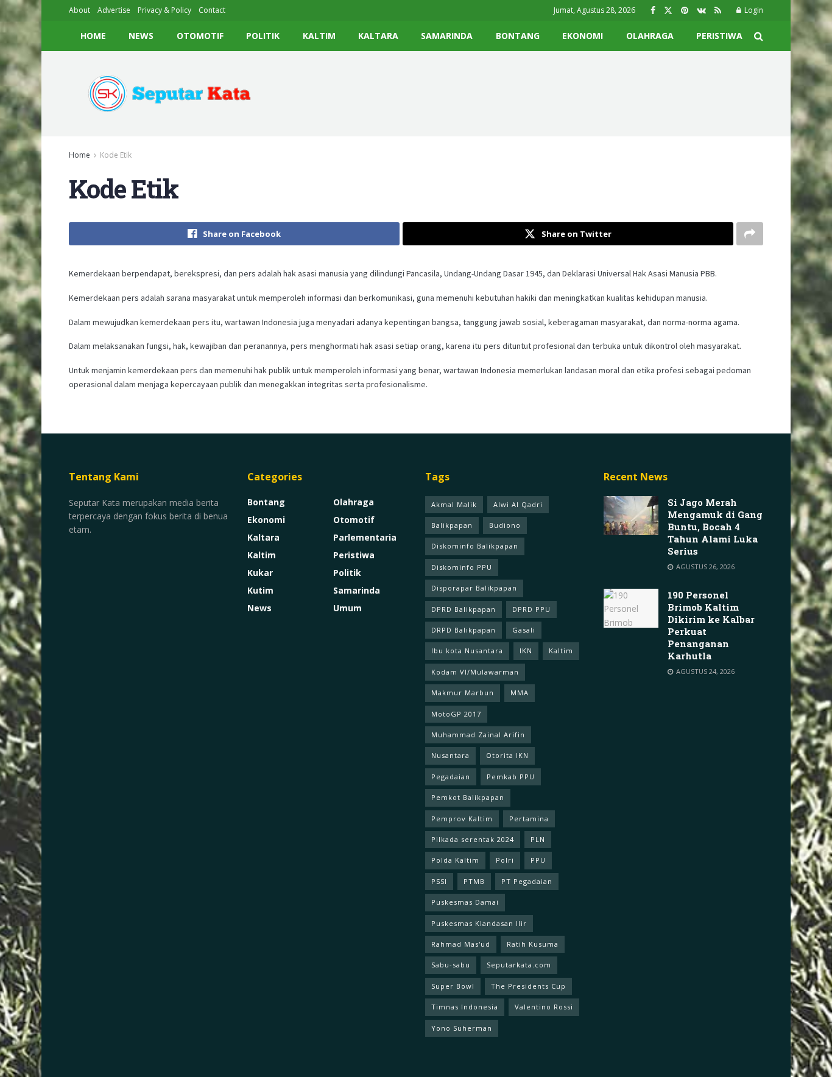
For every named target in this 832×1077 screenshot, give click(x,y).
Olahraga (650, 35)
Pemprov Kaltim (462, 818)
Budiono (505, 525)
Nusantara (450, 755)
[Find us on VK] (701, 10)
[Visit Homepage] (165, 93)
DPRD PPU (531, 609)
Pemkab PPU (511, 776)
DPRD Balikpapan (463, 609)
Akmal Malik (454, 504)
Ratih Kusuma (533, 944)
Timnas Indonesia (464, 1006)
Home (93, 35)
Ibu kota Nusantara (467, 650)
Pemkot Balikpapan (467, 797)
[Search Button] (758, 36)
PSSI (439, 881)
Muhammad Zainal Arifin (478, 734)
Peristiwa (719, 35)
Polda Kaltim (455, 860)
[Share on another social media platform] (749, 233)
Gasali (523, 629)
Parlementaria (365, 537)
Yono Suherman (461, 1028)
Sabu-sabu (450, 964)
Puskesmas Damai (465, 902)
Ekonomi (582, 35)
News (141, 35)
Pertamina (529, 818)
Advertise (113, 10)
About (79, 10)
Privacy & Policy (164, 10)
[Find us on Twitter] (668, 10)
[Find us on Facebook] (652, 10)
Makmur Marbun (462, 692)
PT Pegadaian (526, 881)
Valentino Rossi (544, 1006)
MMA (519, 692)
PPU (538, 860)
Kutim (260, 590)
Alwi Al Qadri (518, 504)
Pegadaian (450, 776)
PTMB (474, 881)
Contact (212, 10)
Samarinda (447, 35)
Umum (347, 608)
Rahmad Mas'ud (460, 944)
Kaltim (319, 35)
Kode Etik (116, 155)
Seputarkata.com (519, 964)
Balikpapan (452, 525)
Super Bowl (452, 986)
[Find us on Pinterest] (684, 10)
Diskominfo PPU (461, 567)
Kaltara (378, 35)
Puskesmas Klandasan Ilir (479, 923)
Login (752, 10)
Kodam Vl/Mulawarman (475, 671)
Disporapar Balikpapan (474, 587)
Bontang (518, 35)
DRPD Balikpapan (463, 629)
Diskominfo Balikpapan (474, 545)
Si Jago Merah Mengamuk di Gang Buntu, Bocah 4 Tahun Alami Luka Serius (715, 526)
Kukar (260, 572)
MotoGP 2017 (456, 713)
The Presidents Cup (528, 986)
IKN (526, 650)
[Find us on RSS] (717, 10)
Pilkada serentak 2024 (472, 839)
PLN (538, 839)
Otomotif (200, 35)
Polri (505, 860)
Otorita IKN (507, 755)
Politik (263, 35)
